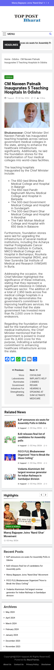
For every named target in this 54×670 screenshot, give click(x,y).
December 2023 (13, 641)
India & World (13, 526)
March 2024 (11, 623)
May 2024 (10, 612)
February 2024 (12, 629)
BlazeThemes (33, 659)
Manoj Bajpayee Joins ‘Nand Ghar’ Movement (27, 3)
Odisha (15, 59)
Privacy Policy (32, 664)
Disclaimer (46, 664)
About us (7, 664)
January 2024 (12, 635)
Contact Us (19, 664)
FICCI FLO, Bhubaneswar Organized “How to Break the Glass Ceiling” (34, 455)
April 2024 (10, 618)
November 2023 (13, 646)
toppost (10, 98)
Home (7, 59)
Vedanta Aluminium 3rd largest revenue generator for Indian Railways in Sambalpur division (26, 592)
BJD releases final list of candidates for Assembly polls (31, 437)
